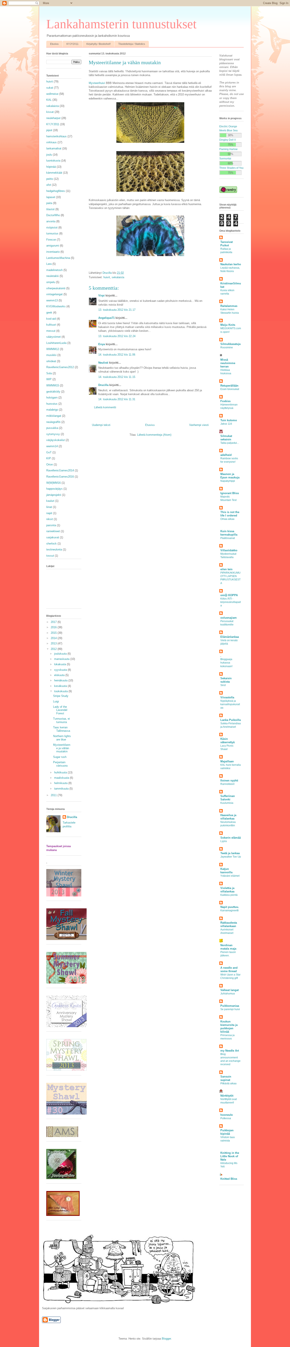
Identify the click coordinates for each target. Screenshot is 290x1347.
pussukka (52, 428)
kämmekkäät (54, 172)
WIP (49, 379)
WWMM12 (52, 349)
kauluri (50, 500)
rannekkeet (53, 531)
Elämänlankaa (229, 636)
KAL (49, 99)
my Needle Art (229, 1050)
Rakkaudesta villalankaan (228, 924)
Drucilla (103, 385)
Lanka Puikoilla (230, 720)
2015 (54, 632)
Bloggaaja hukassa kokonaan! (226, 663)
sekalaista (118, 277)
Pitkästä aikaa (228, 1083)
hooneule (226, 1114)
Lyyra (223, 841)
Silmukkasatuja (230, 344)
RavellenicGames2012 (60, 367)
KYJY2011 (72, 44)
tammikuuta (61, 788)
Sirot (223, 685)
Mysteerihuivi (97, 83)
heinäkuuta (61, 680)
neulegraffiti (53, 422)
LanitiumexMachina (58, 257)
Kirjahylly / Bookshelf (98, 44)
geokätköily (53, 391)
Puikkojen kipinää (227, 1132)
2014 (54, 638)
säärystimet (53, 336)
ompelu (50, 282)
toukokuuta (61, 691)
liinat (49, 507)
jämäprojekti (53, 494)
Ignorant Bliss (229, 493)
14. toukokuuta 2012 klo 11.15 (116, 377)
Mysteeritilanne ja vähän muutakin (61, 748)
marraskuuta (62, 659)
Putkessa (225, 1118)
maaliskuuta (62, 777)
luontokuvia (53, 160)
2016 (54, 627)
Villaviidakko (228, 550)
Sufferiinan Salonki (227, 797)
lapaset (50, 197)
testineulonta (54, 549)
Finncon (51, 239)
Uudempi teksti (101, 425)
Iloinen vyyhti (229, 780)
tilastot (50, 209)
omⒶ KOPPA (229, 595)
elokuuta (59, 675)
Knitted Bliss (228, 1178)
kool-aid (51, 318)
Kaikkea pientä (229, 894)
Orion (49, 464)
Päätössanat (227, 538)
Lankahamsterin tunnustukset (121, 24)
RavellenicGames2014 (60, 470)
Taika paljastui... (229, 442)
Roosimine (226, 347)
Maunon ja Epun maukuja (229, 475)
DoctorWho (53, 215)
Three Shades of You (231, 167)
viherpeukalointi (55, 288)
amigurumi (52, 245)
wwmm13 (52, 300)
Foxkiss (225, 401)
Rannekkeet (227, 784)
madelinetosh (54, 270)
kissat (50, 111)
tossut (50, 555)
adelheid (226, 455)
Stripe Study (60, 696)
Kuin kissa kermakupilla (228, 533)
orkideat (51, 361)
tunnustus (52, 233)
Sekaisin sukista (226, 680)
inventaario (53, 251)
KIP (48, 458)
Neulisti (103, 362)
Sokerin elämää (230, 837)
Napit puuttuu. (229, 907)
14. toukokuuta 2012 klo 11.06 (116, 354)
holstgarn (52, 397)
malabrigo (52, 409)
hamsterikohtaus (56, 136)
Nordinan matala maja (228, 947)
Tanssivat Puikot (226, 243)
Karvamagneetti (229, 910)
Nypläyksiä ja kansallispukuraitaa (230, 704)
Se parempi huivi (230, 1009)
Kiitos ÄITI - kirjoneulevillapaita (230, 602)
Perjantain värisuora (60, 764)
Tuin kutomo (228, 420)
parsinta (51, 525)
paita (49, 203)
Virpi (101, 295)
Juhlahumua (227, 993)
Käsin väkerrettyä (227, 740)
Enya (101, 344)
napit (49, 513)
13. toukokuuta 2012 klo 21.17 (116, 309)
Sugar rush (59, 757)
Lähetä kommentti (105, 407)
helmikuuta (61, 783)
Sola (49, 373)
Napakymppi (227, 480)
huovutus (52, 403)
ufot (48, 184)
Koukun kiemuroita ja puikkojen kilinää (229, 1026)
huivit (106, 277)
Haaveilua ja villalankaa (228, 817)
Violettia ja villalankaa (227, 889)
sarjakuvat (52, 537)
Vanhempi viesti (199, 425)
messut (50, 330)
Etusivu (54, 44)
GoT (49, 452)
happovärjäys (54, 488)
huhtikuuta (61, 772)
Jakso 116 (226, 423)
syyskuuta (61, 669)
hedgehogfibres (55, 191)
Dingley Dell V (227, 139)
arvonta (50, 221)
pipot (49, 130)
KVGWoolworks (56, 306)
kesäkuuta (61, 686)
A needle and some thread (229, 969)
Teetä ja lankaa (230, 853)
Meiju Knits (227, 324)
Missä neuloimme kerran (227, 363)
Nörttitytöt (226, 1095)
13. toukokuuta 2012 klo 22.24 (116, 336)
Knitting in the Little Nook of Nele (229, 1156)
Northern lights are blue (62, 737)
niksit (49, 519)
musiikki (51, 355)
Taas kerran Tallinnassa (61, 729)
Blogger (166, 1338)
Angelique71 (106, 317)
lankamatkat (53, 148)
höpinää (51, 166)
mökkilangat (53, 415)
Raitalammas (228, 306)
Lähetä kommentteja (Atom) (154, 434)
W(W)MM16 (53, 482)
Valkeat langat (229, 990)
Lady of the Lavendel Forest (60, 710)
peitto (49, 178)
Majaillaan (227, 761)
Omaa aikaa (227, 519)
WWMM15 (52, 385)
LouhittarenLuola (56, 343)
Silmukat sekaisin (226, 437)
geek (49, 312)
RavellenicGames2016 (60, 476)
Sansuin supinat (225, 1078)
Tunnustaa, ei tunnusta (61, 720)
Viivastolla (227, 697)
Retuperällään (229, 385)
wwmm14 (52, 446)
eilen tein (226, 569)
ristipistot (52, 227)
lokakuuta (60, 664)
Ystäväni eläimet (229, 875)
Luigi (56, 701)
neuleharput (53, 118)
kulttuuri (51, 324)
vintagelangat (54, 294)
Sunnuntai (225, 158)
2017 (54, 622)
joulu (49, 154)
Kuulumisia (226, 802)
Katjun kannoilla (226, 870)
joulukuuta (61, 653)
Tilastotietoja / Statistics (131, 44)
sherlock (51, 543)
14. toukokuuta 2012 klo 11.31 (116, 399)
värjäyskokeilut (55, 440)
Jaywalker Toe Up (230, 856)
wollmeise (52, 93)
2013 (54, 643)
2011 (54, 795)
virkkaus (51, 142)
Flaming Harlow (228, 149)
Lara (49, 263)
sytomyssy (53, 434)
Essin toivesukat (229, 389)
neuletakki (52, 276)
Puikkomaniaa (229, 1005)
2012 (54, 649)
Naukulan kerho (230, 264)
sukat (49, 87)
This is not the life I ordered (229, 513)
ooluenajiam (228, 617)
